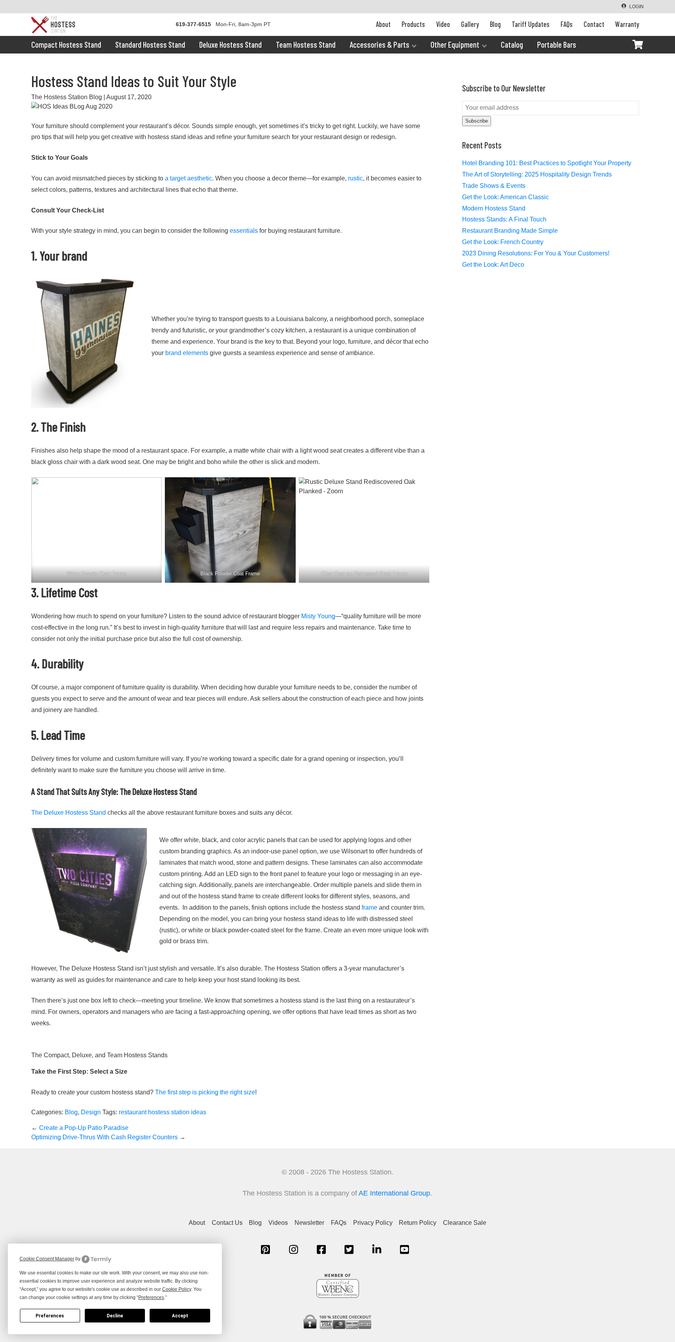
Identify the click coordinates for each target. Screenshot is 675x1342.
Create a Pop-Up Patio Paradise (80, 1127)
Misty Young (317, 616)
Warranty (627, 24)
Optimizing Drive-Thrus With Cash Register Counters (108, 1137)
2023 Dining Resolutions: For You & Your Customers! (535, 253)
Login (636, 6)
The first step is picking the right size (204, 1092)
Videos (278, 1222)
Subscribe (476, 121)
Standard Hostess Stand (150, 44)
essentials (243, 230)
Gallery (470, 24)
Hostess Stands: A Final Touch (504, 219)
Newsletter (309, 1222)
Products (413, 24)
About (383, 24)
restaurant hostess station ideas (162, 1112)
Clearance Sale (464, 1222)
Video (443, 24)
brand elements (186, 353)
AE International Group (394, 1193)
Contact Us (227, 1222)
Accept (180, 1316)
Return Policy (417, 1222)
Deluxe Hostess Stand (230, 44)
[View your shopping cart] (637, 44)
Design (91, 1112)
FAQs (567, 24)
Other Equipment (454, 44)
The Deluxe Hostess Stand (68, 812)
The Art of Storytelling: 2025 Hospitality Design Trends (537, 174)
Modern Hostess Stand (493, 208)
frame (368, 907)
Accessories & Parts (379, 44)
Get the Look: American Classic (505, 197)
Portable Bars (556, 44)
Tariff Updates (531, 24)
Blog (495, 24)
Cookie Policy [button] (176, 1289)
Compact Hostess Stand (66, 44)
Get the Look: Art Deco (493, 264)
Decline (115, 1316)
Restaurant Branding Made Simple (510, 230)
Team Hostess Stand (306, 44)
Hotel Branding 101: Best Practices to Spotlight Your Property (546, 163)
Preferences (50, 1316)
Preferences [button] (151, 1297)
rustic (354, 178)
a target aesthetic (187, 178)
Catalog (512, 44)
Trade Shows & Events (493, 185)
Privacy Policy (373, 1222)
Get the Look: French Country (502, 242)
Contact (594, 24)
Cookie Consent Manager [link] (47, 1259)
